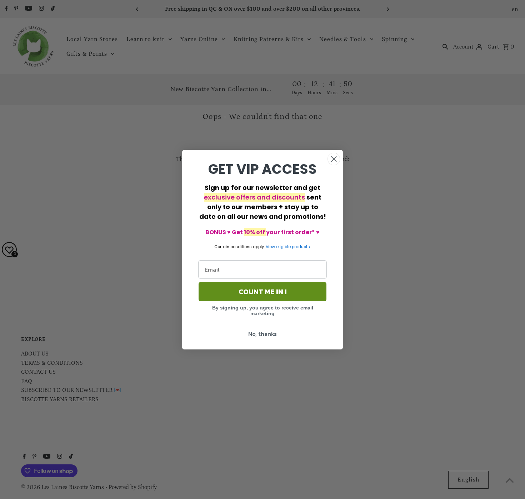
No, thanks (262, 333)
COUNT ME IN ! (262, 291)
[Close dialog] (334, 159)
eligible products (293, 247)
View (270, 247)
